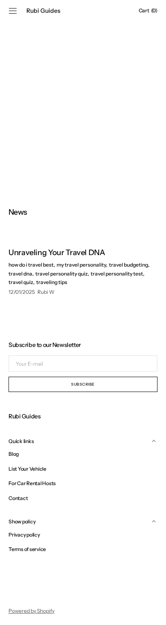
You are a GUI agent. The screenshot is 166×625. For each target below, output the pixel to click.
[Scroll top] (153, 612)
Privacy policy (24, 534)
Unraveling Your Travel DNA (57, 252)
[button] (12, 10)
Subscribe (83, 384)
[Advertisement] (83, 104)
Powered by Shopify (31, 611)
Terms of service (27, 549)
